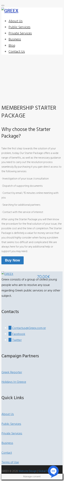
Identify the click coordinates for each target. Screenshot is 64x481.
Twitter (17, 340)
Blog (12, 45)
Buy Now (12, 260)
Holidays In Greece (13, 381)
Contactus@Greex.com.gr (29, 328)
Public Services (19, 27)
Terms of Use (10, 462)
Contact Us (17, 51)
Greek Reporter (11, 372)
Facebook (18, 334)
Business (15, 39)
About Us (16, 21)
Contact (6, 452)
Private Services (20, 33)
